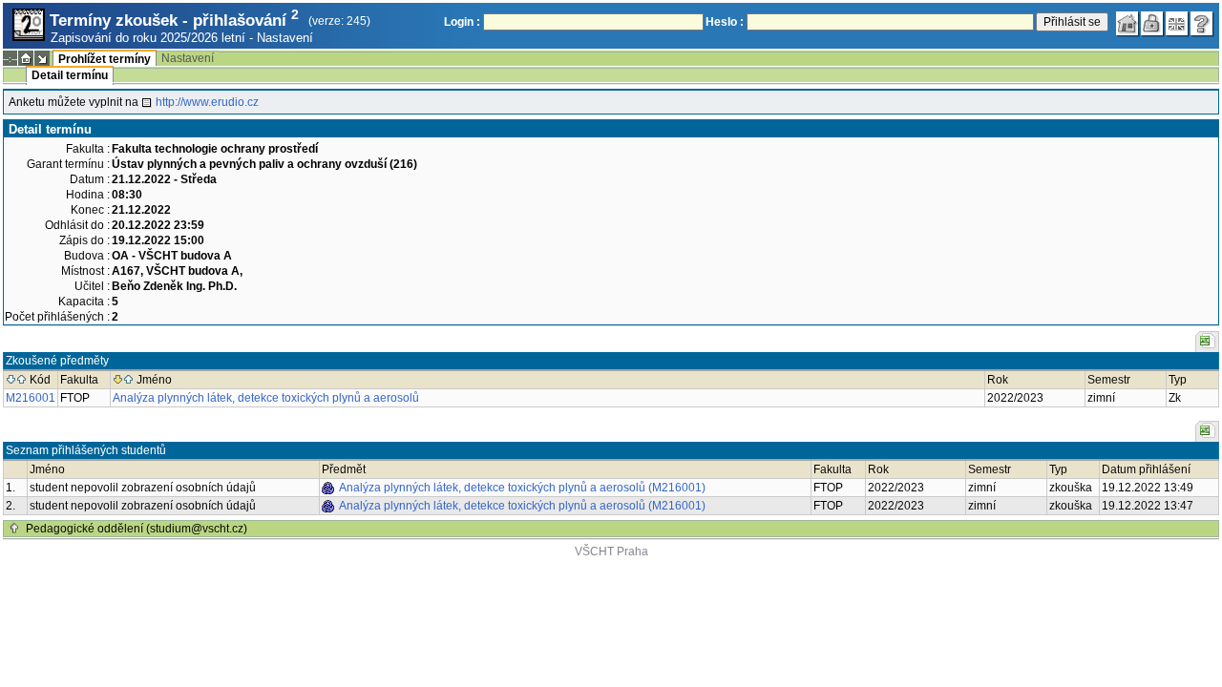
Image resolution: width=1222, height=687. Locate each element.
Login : (462, 22)
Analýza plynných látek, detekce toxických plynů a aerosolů (266, 398)
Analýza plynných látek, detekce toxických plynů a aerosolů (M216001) (522, 487)
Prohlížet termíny (104, 59)
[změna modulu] (42, 58)
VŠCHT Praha (611, 551)
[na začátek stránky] (14, 528)
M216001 (30, 398)
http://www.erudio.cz (207, 102)
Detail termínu (70, 75)
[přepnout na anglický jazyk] (1177, 23)
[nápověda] (1202, 23)
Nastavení (285, 38)
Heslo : (725, 22)
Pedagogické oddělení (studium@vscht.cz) (136, 528)
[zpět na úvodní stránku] (1127, 23)
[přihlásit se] (1152, 23)
